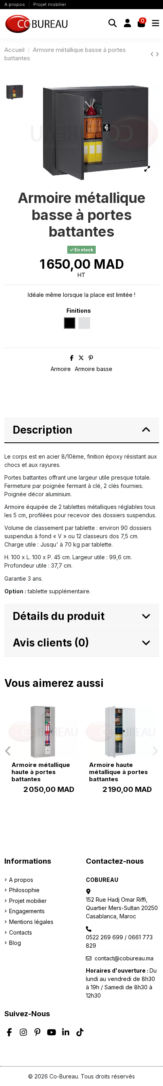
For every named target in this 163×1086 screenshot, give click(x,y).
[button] (8, 751)
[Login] (127, 24)
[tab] (81, 430)
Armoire (61, 368)
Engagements (27, 911)
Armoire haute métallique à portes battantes (118, 772)
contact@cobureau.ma (124, 958)
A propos (15, 4)
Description (42, 430)
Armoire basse (93, 368)
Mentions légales (31, 921)
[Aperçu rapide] (71, 717)
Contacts (20, 932)
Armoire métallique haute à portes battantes (40, 772)
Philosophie (24, 890)
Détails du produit (58, 616)
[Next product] (157, 54)
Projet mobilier (49, 4)
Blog (15, 942)
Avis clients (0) (51, 643)
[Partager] (72, 357)
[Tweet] (81, 357)
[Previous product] (152, 54)
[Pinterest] (91, 357)
